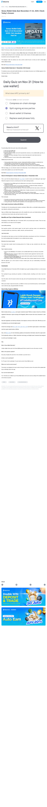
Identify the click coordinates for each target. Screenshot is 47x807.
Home (2, 6)
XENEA (4, 382)
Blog (7, 6)
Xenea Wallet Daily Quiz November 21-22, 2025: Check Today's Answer (18, 6)
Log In (32, 1)
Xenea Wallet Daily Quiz (22, 382)
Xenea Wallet (12, 382)
